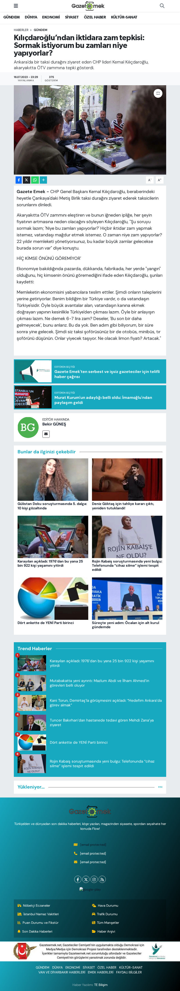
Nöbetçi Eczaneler (36, 905)
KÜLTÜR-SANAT (124, 17)
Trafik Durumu (107, 914)
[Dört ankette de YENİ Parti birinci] (53, 598)
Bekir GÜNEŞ (54, 424)
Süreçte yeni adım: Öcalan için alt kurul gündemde (125, 624)
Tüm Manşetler (108, 922)
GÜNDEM (11, 17)
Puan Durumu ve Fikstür (40, 922)
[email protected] (93, 845)
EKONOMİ (51, 17)
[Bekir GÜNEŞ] (28, 427)
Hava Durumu (108, 905)
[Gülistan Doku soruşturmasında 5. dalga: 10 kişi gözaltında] (53, 479)
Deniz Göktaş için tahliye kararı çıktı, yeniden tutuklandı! (123, 505)
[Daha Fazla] (43, 180)
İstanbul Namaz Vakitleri (41, 914)
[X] (86, 879)
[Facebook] (77, 879)
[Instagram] (94, 879)
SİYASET (72, 17)
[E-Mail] (46, 434)
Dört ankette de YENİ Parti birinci (46, 622)
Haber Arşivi (106, 931)
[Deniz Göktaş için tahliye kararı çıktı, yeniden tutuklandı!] (127, 479)
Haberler (21, 30)
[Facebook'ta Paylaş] (19, 180)
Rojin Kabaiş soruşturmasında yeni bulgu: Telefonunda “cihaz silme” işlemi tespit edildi (127, 565)
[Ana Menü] (16, 5)
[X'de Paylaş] (26, 180)
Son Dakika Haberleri (37, 931)
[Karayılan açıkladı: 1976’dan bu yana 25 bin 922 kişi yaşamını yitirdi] (53, 536)
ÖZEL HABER (95, 17)
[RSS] (102, 879)
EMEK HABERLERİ (100, 972)
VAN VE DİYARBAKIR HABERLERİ (61, 972)
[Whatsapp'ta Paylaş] (35, 180)
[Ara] (162, 6)
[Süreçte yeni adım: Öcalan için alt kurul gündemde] (127, 598)
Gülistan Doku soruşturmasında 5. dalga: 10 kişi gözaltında (52, 505)
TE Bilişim (101, 985)
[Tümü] (160, 787)
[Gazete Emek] (88, 5)
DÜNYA (31, 17)
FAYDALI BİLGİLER (129, 972)
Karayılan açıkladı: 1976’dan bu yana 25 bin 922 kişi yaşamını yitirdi (50, 563)
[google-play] (90, 889)
